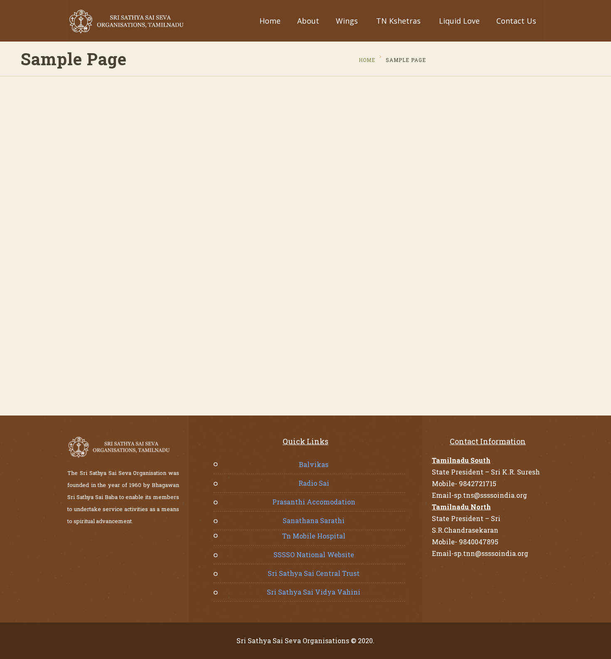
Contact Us (516, 21)
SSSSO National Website (313, 554)
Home (270, 21)
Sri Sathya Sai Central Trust (314, 573)
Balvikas (313, 464)
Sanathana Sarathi (314, 520)
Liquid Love (459, 21)
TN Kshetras (398, 21)
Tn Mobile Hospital (313, 535)
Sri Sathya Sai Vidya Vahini (313, 592)
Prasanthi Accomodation (313, 501)
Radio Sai (313, 483)
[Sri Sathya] (126, 21)
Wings (347, 21)
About (308, 21)
